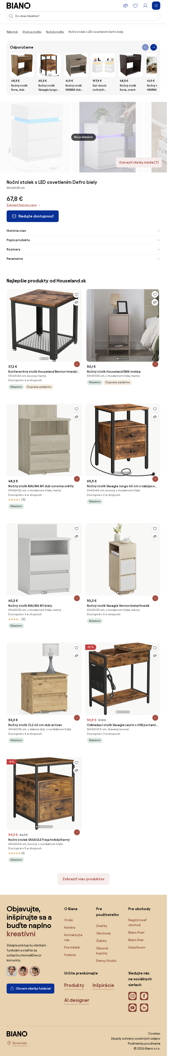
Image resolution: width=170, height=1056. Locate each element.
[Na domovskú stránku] (18, 5)
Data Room (136, 947)
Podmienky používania (144, 1043)
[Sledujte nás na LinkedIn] (144, 1008)
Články (101, 940)
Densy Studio (106, 960)
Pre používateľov (107, 912)
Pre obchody (139, 909)
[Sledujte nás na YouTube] (132, 1008)
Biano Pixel (136, 932)
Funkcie (70, 955)
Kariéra (69, 927)
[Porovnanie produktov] (125, 5)
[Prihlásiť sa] (145, 5)
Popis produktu (18, 240)
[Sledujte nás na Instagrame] (132, 996)
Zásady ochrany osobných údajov (135, 1038)
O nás (68, 920)
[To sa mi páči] (76, 294)
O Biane (71, 909)
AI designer (76, 1000)
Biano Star (136, 940)
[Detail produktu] (77, 364)
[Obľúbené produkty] (135, 5)
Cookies (154, 1033)
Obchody (103, 933)
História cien (16, 230)
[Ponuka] (156, 5)
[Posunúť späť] (145, 47)
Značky (101, 926)
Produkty (74, 985)
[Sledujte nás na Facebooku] (144, 996)
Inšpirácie (103, 985)
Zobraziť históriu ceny (22, 205)
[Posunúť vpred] (153, 47)
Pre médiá (72, 947)
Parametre (15, 258)
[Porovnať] (76, 302)
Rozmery (13, 249)
